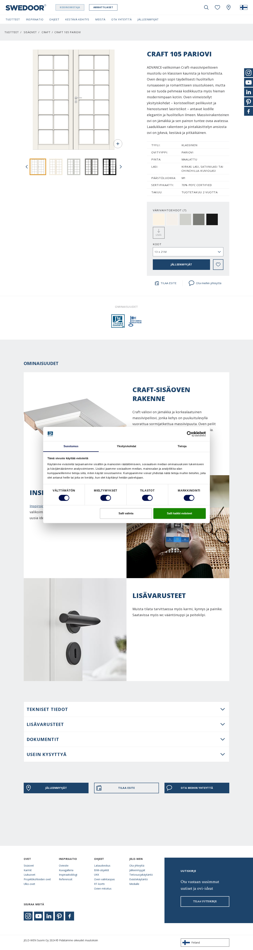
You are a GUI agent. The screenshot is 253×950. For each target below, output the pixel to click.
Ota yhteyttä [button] (121, 19)
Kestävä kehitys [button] (77, 19)
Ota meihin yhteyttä (208, 283)
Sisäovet (30, 32)
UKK (96, 874)
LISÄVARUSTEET (45, 724)
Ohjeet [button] (54, 19)
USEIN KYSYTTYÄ (46, 754)
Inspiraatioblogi (68, 874)
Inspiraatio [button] (35, 19)
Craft (46, 32)
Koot (157, 244)
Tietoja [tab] (182, 446)
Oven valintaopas (104, 879)
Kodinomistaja (70, 7)
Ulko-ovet (29, 884)
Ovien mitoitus (102, 888)
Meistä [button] (100, 19)
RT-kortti (99, 884)
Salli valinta (126, 513)
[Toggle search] (206, 7)
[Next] (121, 166)
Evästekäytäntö (138, 879)
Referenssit (65, 879)
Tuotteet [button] (13, 19)
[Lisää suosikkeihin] (218, 264)
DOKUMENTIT (43, 739)
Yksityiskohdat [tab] (126, 446)
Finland (195, 942)
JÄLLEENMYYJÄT (181, 264)
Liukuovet (29, 874)
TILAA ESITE (169, 283)
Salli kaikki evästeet (179, 513)
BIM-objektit (101, 870)
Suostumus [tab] (71, 446)
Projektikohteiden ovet (37, 879)
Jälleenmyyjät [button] (148, 19)
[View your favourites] (217, 7)
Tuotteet (11, 32)
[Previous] (27, 166)
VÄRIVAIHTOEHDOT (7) (170, 210)
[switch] (105, 498)
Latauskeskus (102, 865)
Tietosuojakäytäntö (141, 874)
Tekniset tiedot (47, 709)
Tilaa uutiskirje (205, 901)
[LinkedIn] (48, 916)
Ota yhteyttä (136, 865)
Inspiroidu (38, 506)
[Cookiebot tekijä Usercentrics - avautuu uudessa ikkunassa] (189, 434)
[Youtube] (38, 916)
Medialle (134, 884)
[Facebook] (69, 916)
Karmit (28, 870)
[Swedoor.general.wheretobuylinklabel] (228, 7)
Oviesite (64, 865)
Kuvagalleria (66, 870)
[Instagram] (28, 916)
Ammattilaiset (103, 7)
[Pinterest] (59, 916)
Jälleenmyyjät (137, 870)
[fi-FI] (243, 7)
